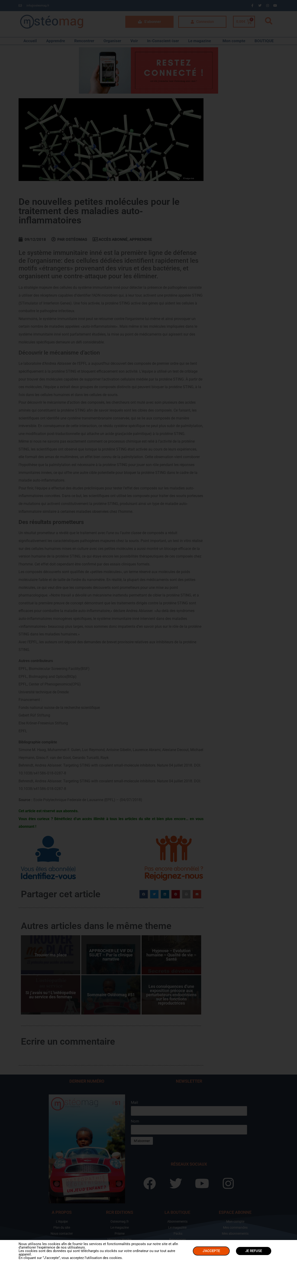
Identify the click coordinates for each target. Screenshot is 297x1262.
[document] (148, 631)
